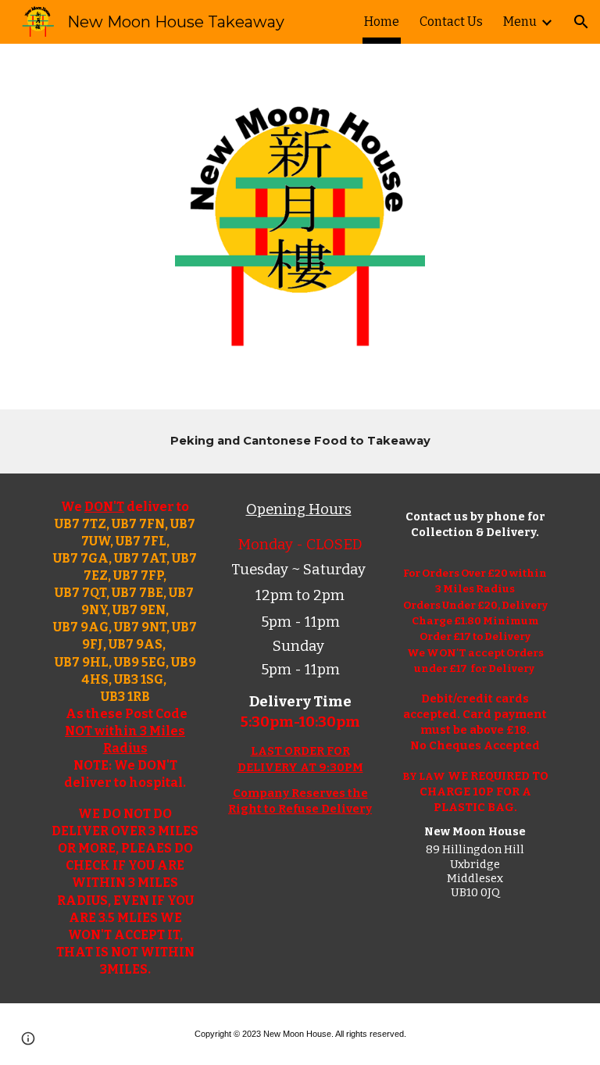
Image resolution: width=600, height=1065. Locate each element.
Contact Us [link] (451, 21)
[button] (581, 22)
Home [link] (381, 21)
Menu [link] (520, 21)
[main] (299, 441)
